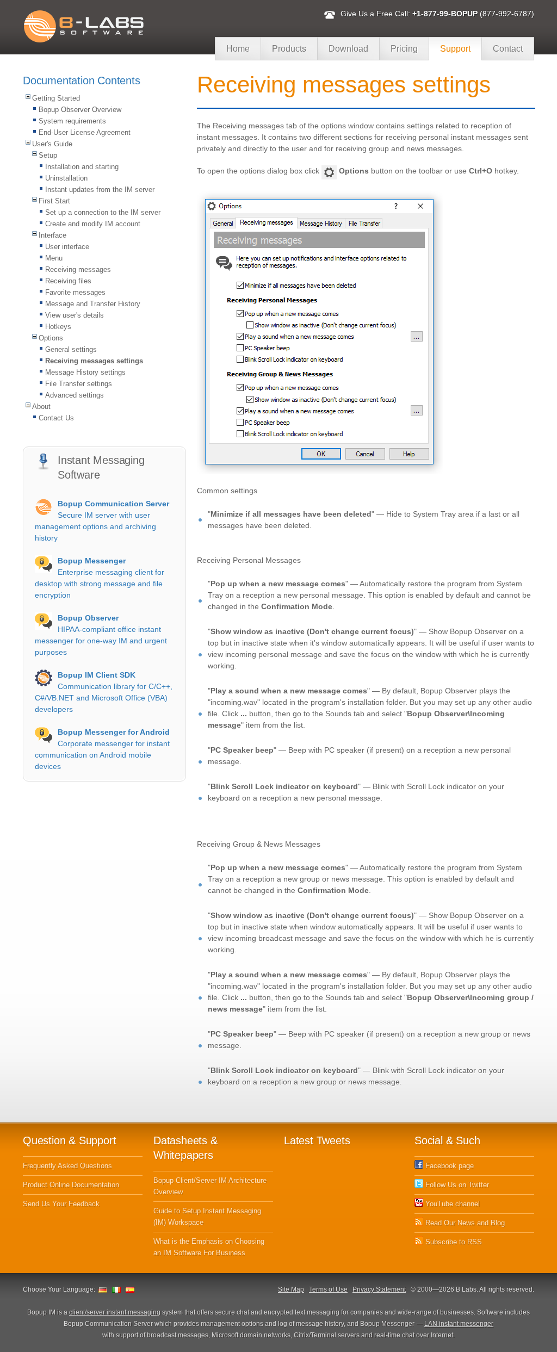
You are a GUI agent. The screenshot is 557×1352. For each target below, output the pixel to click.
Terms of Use (328, 1289)
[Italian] (116, 1289)
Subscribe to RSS (452, 1242)
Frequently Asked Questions (67, 1166)
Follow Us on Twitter (456, 1185)
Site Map (291, 1289)
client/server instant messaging (114, 1312)
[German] (102, 1289)
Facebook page (448, 1166)
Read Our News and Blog (464, 1223)
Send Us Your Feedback (61, 1204)
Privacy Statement (379, 1289)
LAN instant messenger (458, 1324)
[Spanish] (130, 1289)
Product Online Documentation (71, 1185)
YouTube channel (451, 1204)
